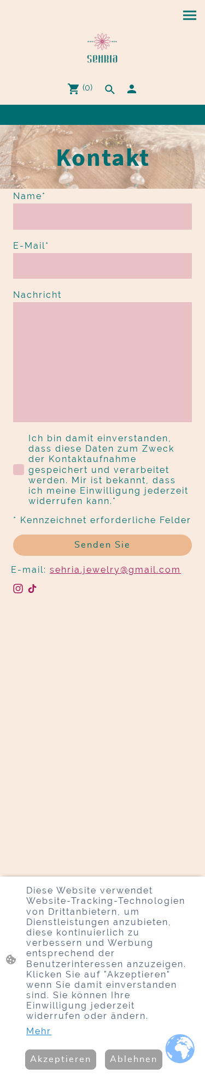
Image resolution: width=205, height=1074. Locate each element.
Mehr (38, 1031)
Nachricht (37, 295)
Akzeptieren (60, 1059)
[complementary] (180, 1049)
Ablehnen (133, 1059)
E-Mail (31, 246)
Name (29, 196)
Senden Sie (102, 545)
